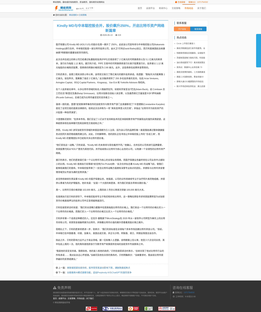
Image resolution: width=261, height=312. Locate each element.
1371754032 (189, 292)
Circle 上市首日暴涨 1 (186, 43)
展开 (258, 49)
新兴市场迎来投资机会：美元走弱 (191, 86)
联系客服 (198, 29)
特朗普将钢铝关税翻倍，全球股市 (191, 53)
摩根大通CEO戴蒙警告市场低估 (190, 81)
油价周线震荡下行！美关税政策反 (191, 62)
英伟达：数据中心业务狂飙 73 (189, 67)
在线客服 (181, 2)
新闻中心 (163, 8)
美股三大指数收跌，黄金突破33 (190, 77)
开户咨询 (182, 29)
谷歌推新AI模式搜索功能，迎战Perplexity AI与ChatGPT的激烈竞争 (99, 272)
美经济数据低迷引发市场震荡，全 (191, 48)
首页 (140, 8)
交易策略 (176, 8)
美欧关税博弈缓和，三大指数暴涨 (191, 72)
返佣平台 (150, 8)
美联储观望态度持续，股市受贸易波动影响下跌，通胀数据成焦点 (98, 268)
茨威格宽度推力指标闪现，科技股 (191, 58)
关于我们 (201, 8)
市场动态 (188, 8)
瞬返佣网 (73, 15)
